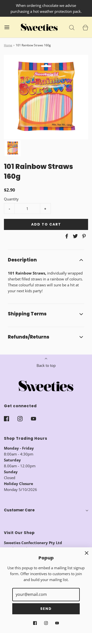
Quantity (11, 198)
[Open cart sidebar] (85, 27)
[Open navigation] (6, 27)
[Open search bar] (72, 27)
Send (46, 608)
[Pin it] (83, 236)
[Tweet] (74, 236)
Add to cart (46, 224)
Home (8, 45)
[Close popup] (86, 552)
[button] (12, 148)
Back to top (46, 365)
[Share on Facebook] (66, 236)
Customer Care (19, 510)
